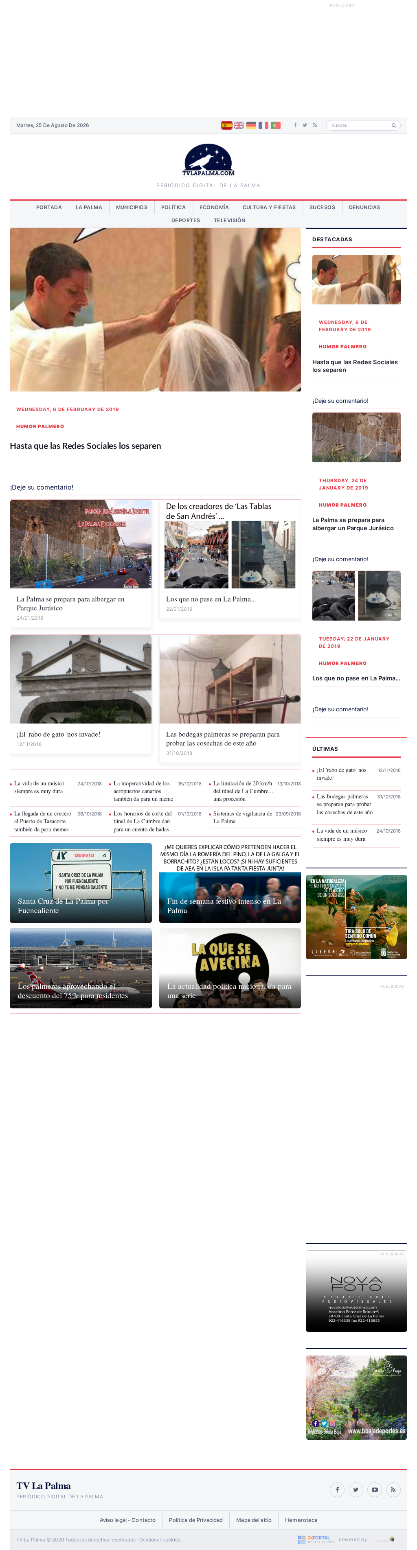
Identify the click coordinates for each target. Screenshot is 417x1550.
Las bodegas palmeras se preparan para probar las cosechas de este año (223, 738)
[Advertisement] (208, 59)
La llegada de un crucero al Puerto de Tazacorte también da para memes (42, 821)
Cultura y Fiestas (269, 207)
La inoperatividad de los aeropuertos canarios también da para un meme (143, 791)
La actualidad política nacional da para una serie (229, 990)
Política (173, 207)
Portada (49, 207)
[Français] (263, 125)
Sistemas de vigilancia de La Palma (242, 817)
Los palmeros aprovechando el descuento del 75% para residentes (73, 990)
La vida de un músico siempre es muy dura (39, 787)
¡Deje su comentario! (41, 487)
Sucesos (322, 207)
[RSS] (315, 125)
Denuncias (365, 207)
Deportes (185, 220)
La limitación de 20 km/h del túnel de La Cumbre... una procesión (243, 791)
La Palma (89, 207)
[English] (239, 125)
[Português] (276, 125)
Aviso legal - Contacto (128, 1520)
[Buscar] (394, 125)
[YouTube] (374, 1489)
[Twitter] (305, 125)
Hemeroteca (301, 1520)
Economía (214, 207)
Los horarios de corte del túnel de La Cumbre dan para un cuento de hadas (143, 821)
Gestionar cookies (159, 1540)
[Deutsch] (251, 125)
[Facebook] (295, 125)
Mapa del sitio (254, 1520)
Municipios (132, 207)
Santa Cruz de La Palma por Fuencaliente (63, 905)
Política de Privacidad (196, 1520)
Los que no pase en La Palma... (211, 598)
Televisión (230, 220)
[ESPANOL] (227, 125)
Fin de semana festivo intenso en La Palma (224, 905)
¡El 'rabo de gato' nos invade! (59, 734)
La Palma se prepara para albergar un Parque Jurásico (71, 603)
